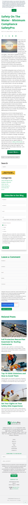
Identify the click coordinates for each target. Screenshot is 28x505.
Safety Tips (4, 184)
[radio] (14, 225)
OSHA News (5, 187)
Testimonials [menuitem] (14, 448)
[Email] (16, 36)
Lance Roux (9, 31)
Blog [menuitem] (14, 445)
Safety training (5, 186)
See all (2, 189)
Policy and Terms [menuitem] (13, 500)
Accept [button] (14, 10)
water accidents (15, 157)
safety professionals (17, 142)
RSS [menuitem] (8, 500)
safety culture (5, 157)
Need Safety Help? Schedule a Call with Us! (8, 173)
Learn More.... (14, 152)
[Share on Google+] (12, 36)
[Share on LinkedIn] (9, 36)
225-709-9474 (15, 488)
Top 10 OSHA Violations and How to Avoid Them (13, 374)
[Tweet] (6, 36)
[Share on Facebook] (2, 36)
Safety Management (6, 180)
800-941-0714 (16, 487)
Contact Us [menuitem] (14, 450)
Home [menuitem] (14, 439)
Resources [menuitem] (14, 446)
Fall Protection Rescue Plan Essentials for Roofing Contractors (13, 342)
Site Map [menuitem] (19, 500)
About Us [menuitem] (14, 441)
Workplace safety (6, 182)
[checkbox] (14, 228)
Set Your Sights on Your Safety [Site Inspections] (12, 404)
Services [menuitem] (14, 443)
